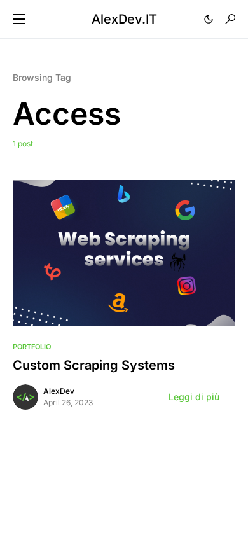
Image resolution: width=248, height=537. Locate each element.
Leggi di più (194, 396)
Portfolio (32, 346)
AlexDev (58, 391)
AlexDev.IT (124, 19)
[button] (19, 19)
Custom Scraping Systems (94, 365)
